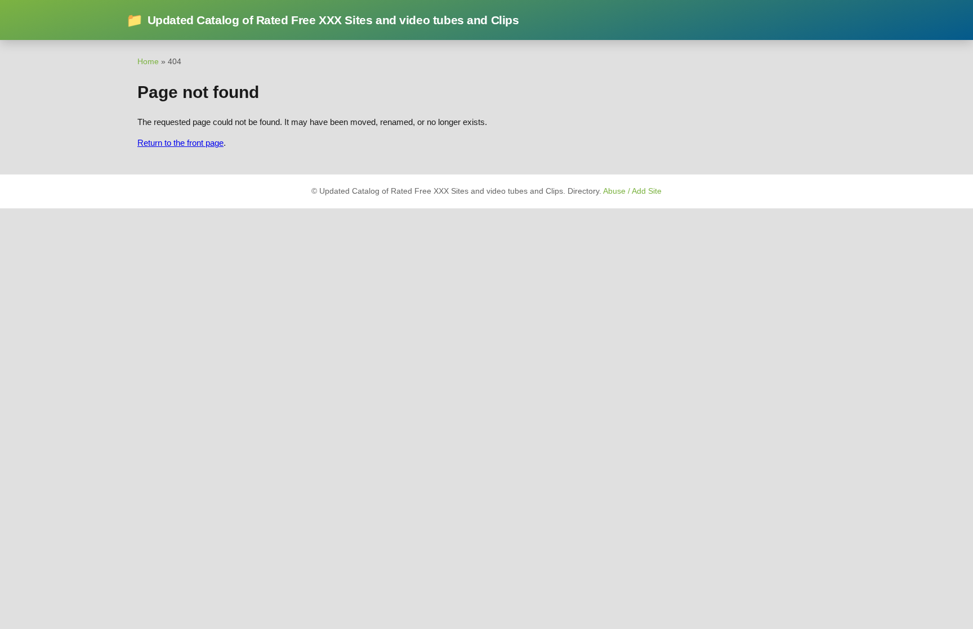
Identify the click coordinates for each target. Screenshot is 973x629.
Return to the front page (180, 143)
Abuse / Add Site (632, 191)
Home (148, 61)
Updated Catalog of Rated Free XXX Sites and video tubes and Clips (322, 20)
